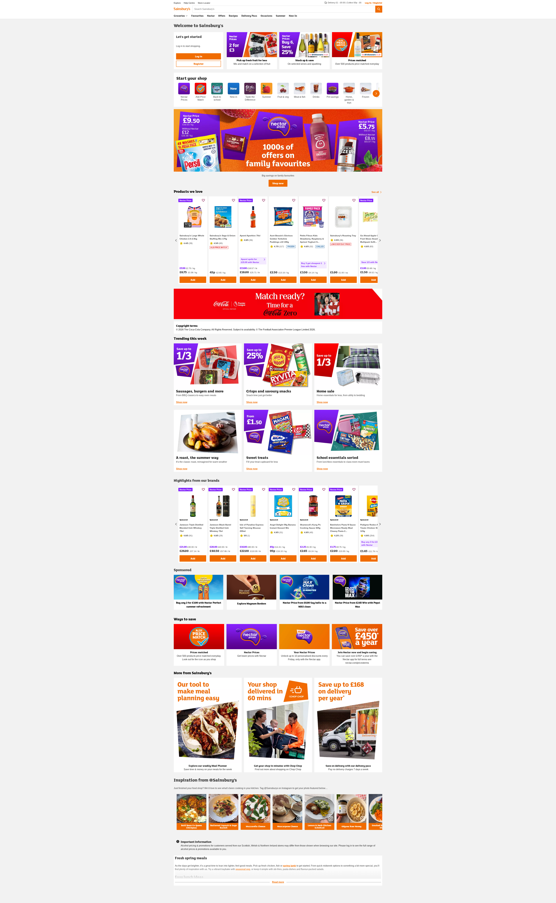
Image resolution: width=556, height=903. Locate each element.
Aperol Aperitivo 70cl (250, 235)
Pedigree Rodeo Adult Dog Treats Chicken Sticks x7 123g (373, 528)
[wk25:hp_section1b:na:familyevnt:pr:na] (278, 140)
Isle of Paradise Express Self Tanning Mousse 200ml (252, 528)
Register (199, 64)
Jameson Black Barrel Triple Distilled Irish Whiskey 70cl (220, 528)
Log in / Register (373, 2)
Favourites (197, 16)
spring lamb (289, 866)
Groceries (179, 16)
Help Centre (189, 3)
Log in (198, 56)
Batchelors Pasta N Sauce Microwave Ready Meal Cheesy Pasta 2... (343, 528)
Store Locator (204, 3)
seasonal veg (243, 869)
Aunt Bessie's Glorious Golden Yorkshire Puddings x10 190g (281, 238)
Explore (177, 3)
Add (193, 280)
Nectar (211, 16)
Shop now (278, 183)
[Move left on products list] (176, 240)
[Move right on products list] (380, 240)
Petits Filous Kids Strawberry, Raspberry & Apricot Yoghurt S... (312, 238)
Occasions (266, 16)
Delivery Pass (249, 16)
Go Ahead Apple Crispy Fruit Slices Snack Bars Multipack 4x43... (371, 238)
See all (375, 192)
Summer (280, 16)
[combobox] (284, 9)
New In (293, 16)
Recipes (233, 16)
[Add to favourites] (203, 200)
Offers (221, 16)
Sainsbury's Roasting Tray (343, 235)
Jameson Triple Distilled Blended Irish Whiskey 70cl (191, 528)
